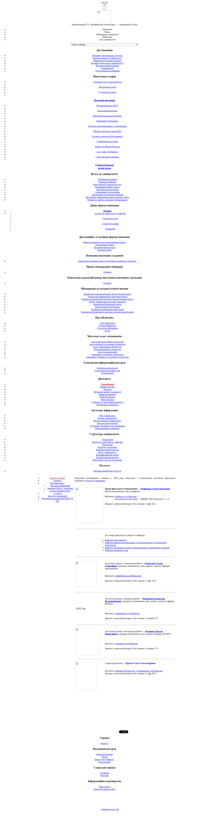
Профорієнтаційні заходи (107, 187)
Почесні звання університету (107, 421)
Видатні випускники (107, 423)
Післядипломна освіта (104, 247)
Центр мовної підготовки (107, 307)
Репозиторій (107, 373)
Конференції (107, 68)
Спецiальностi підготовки (107, 192)
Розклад (104, 743)
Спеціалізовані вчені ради (104, 167)
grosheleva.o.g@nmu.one (128, 576)
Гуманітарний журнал (107, 141)
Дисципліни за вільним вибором (107, 195)
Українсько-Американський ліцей (107, 309)
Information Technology (107, 121)
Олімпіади (110, 229)
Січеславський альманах (107, 157)
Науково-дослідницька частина (107, 55)
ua (103, 2)
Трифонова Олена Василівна (155, 489)
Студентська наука (107, 92)
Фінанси (107, 389)
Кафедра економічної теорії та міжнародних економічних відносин (137, 548)
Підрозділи (107, 444)
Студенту (57, 493)
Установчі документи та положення (107, 426)
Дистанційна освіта (104, 245)
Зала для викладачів (107, 352)
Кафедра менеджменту (116, 540)
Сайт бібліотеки (107, 323)
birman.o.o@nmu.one (125, 671)
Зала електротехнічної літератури (107, 342)
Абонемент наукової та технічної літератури (107, 357)
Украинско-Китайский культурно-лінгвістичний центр (107, 312)
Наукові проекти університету (107, 58)
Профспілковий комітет (107, 457)
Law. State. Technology (107, 152)
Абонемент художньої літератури (107, 354)
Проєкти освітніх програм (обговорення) (107, 200)
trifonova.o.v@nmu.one (126, 496)
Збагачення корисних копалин (107, 116)
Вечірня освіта (105, 250)
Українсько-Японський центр (107, 304)
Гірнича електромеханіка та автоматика (107, 126)
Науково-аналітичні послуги (107, 471)
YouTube (104, 775)
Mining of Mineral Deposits (107, 146)
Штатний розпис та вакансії (107, 392)
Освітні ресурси (110, 218)
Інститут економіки (57, 496)
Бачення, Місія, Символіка (60, 488)
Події (107, 331)
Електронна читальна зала (107, 370)
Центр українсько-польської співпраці (107, 302)
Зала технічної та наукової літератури (107, 344)
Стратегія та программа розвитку (107, 402)
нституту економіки (95, 480)
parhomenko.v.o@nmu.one (150, 671)
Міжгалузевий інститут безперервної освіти (104, 242)
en (106, 2)
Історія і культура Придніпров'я (107, 136)
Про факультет (57, 483)
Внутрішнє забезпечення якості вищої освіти (107, 197)
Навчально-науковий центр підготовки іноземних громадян (107, 261)
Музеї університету (107, 452)
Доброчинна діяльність (107, 405)
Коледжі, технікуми (107, 447)
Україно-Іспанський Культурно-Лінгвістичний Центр (107, 299)
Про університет (107, 415)
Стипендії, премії (110, 224)
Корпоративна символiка (107, 428)
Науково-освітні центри (107, 66)
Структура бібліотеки (107, 328)
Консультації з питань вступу (107, 184)
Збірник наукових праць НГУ (107, 131)
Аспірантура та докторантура (107, 82)
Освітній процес (107, 397)
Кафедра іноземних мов (116, 550)
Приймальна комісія (107, 179)
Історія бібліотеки (107, 325)
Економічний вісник (107, 111)
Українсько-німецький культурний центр (107, 296)
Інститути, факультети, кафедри (110, 213)
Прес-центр (104, 786)
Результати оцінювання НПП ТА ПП (57, 499)
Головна (107, 272)
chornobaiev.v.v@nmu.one (127, 613)
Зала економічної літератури (107, 349)
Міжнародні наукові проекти (107, 60)
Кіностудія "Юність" (104, 759)
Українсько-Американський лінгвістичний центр (107, 294)
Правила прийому (107, 182)
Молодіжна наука (107, 87)
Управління (107, 439)
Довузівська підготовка (107, 189)
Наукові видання (104, 100)
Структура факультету (60, 491)
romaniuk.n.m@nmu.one (126, 643)
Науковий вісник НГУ (107, 106)
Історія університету (107, 418)
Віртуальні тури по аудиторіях (107, 460)
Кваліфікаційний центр (107, 455)
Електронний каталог (107, 368)
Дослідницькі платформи (107, 71)
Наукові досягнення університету (107, 63)
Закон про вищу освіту (105, 789)
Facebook (104, 773)
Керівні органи (107, 387)
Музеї (104, 757)
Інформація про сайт (110, 809)
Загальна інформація (60, 486)
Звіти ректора (107, 399)
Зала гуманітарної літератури (107, 347)
